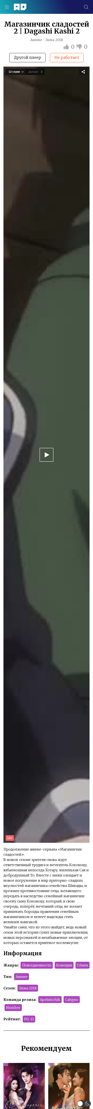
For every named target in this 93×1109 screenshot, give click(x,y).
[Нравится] (67, 46)
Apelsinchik (50, 999)
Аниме (21, 976)
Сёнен (82, 965)
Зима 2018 (28, 988)
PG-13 (29, 1019)
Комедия (64, 965)
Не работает (67, 57)
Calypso (71, 999)
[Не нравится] (80, 46)
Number (13, 1007)
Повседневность (36, 965)
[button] (84, 1103)
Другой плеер (27, 57)
